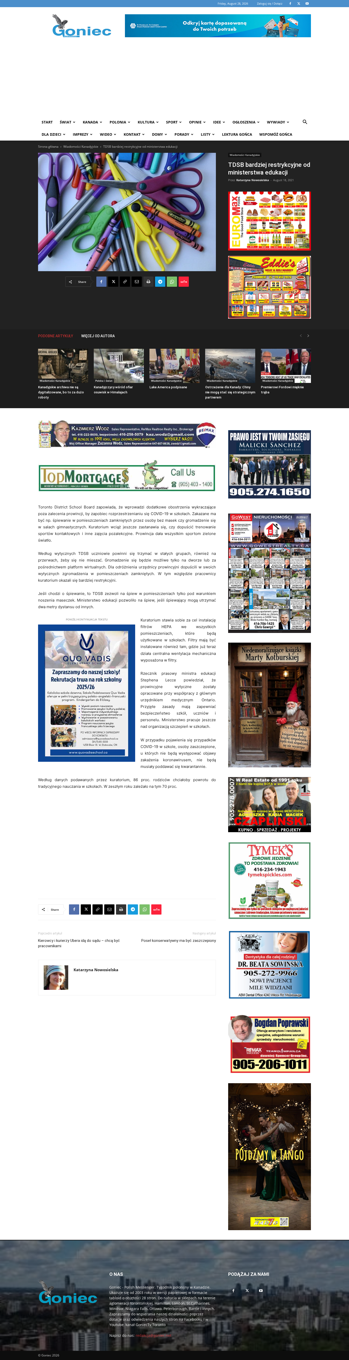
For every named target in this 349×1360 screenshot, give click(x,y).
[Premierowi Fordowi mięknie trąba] (286, 366)
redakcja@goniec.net (153, 1335)
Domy (157, 134)
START (47, 122)
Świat (65, 122)
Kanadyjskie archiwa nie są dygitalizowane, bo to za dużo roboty (61, 392)
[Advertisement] (174, 78)
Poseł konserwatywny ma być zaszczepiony (178, 940)
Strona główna (48, 146)
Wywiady (276, 122)
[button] (305, 122)
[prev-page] (300, 336)
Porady (182, 134)
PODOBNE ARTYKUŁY (55, 336)
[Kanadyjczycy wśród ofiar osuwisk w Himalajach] (119, 366)
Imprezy (80, 134)
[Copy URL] (125, 282)
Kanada (90, 122)
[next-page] (308, 336)
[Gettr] (184, 282)
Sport (172, 122)
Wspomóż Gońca (275, 134)
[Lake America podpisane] (174, 366)
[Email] (137, 282)
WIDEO (106, 134)
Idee (217, 122)
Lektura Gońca (237, 134)
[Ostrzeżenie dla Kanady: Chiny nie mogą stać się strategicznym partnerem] (230, 366)
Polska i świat (103, 380)
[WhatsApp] (172, 282)
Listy (206, 134)
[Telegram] (160, 282)
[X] (113, 282)
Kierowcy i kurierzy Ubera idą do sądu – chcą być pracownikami (79, 943)
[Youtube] (261, 1291)
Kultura (146, 122)
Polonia (118, 122)
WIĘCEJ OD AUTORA (98, 336)
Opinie (195, 122)
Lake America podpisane (168, 387)
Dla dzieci (51, 134)
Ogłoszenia (243, 122)
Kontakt (132, 134)
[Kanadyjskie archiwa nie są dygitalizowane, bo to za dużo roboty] (63, 366)
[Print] (148, 282)
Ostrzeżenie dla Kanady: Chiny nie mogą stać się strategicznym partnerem (230, 392)
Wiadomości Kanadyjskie (80, 146)
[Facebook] (101, 282)
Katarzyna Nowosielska (252, 180)
